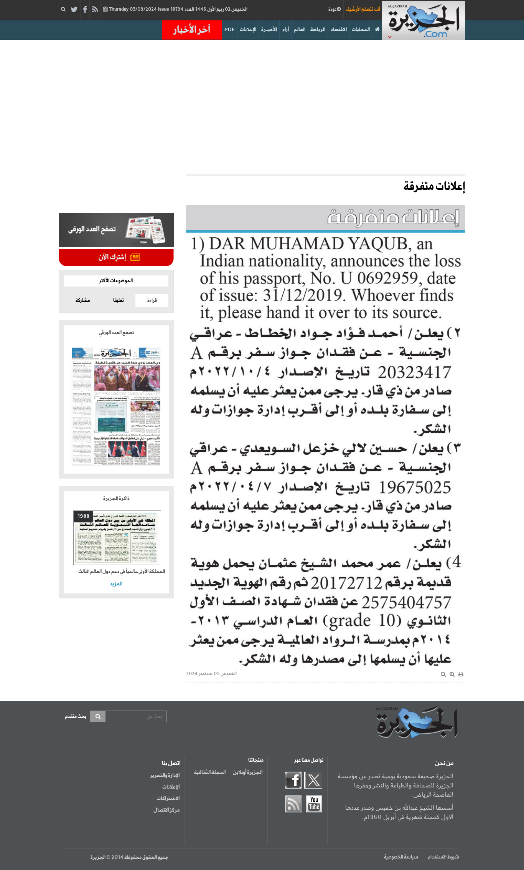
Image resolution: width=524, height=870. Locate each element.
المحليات (361, 29)
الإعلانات (248, 29)
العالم (299, 29)
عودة (332, 9)
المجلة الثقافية (210, 772)
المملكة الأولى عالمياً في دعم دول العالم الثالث (121, 571)
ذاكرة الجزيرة (116, 498)
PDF (229, 29)
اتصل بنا (171, 764)
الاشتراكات (168, 798)
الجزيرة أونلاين (247, 772)
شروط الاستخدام (443, 857)
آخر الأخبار (191, 30)
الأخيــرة (269, 29)
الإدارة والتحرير (165, 775)
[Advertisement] (262, 105)
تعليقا (118, 300)
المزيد (116, 584)
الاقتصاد (339, 29)
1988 (83, 516)
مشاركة (83, 300)
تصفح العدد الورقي (116, 332)
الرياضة (317, 29)
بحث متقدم (75, 716)
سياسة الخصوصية (401, 857)
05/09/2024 (177, 9)
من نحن (444, 764)
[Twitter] (74, 10)
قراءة (152, 300)
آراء (285, 29)
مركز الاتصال (166, 810)
